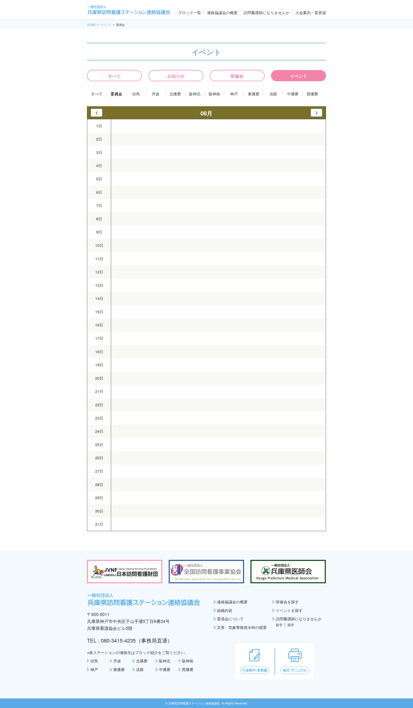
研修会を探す (287, 602)
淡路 (273, 94)
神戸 (234, 94)
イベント (106, 24)
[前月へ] (97, 112)
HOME (91, 24)
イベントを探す (289, 610)
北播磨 (175, 94)
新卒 (279, 624)
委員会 (116, 94)
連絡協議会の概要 (232, 602)
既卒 (291, 624)
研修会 (237, 76)
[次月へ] (316, 112)
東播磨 (253, 94)
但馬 (136, 94)
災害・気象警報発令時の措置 (242, 627)
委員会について (230, 619)
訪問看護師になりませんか (299, 619)
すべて (114, 76)
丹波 (155, 94)
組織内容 (224, 610)
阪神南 (214, 94)
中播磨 (293, 94)
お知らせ (176, 76)
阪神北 (195, 94)
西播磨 (312, 94)
